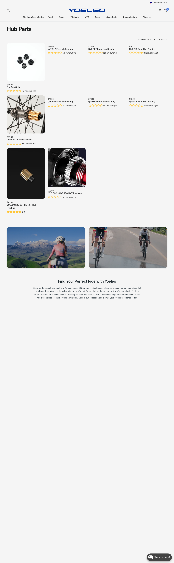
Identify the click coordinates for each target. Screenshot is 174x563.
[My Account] (160, 10)
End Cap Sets (13, 87)
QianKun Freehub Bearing (60, 101)
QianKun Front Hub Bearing (101, 101)
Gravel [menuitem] (61, 17)
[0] (165, 10)
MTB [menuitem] (87, 17)
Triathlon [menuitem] (75, 17)
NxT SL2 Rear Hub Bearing (142, 49)
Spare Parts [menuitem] (111, 17)
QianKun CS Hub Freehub (19, 139)
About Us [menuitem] (147, 17)
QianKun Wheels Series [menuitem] (33, 17)
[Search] (9, 10)
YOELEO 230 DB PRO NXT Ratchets (65, 193)
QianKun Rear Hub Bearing (142, 101)
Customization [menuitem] (130, 17)
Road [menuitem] (50, 17)
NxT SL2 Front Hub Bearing (101, 49)
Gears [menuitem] (97, 17)
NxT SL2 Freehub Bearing (60, 49)
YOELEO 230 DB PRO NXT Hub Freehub (21, 206)
